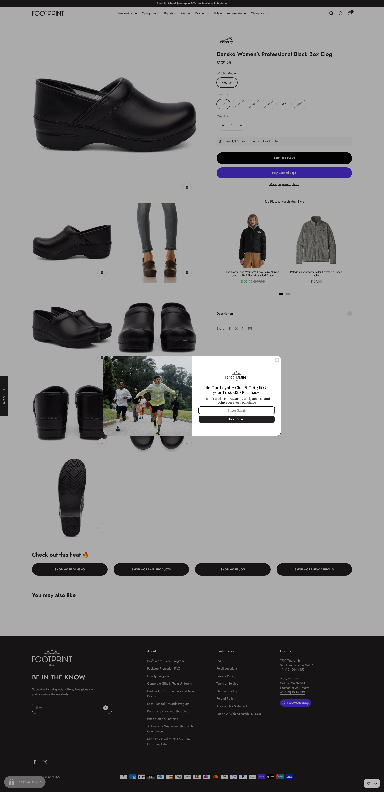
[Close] (277, 360)
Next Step (236, 419)
